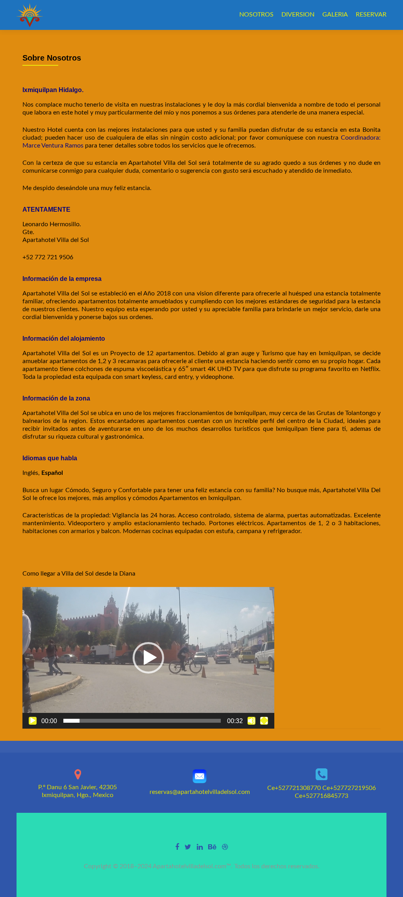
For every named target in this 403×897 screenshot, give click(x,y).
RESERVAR (371, 14)
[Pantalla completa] (264, 721)
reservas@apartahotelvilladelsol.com (200, 792)
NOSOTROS (256, 14)
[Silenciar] (251, 721)
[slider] (142, 721)
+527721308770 (298, 788)
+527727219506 (353, 788)
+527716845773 (325, 796)
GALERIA (335, 14)
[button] (148, 658)
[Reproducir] (33, 721)
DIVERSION (297, 14)
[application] (148, 658)
